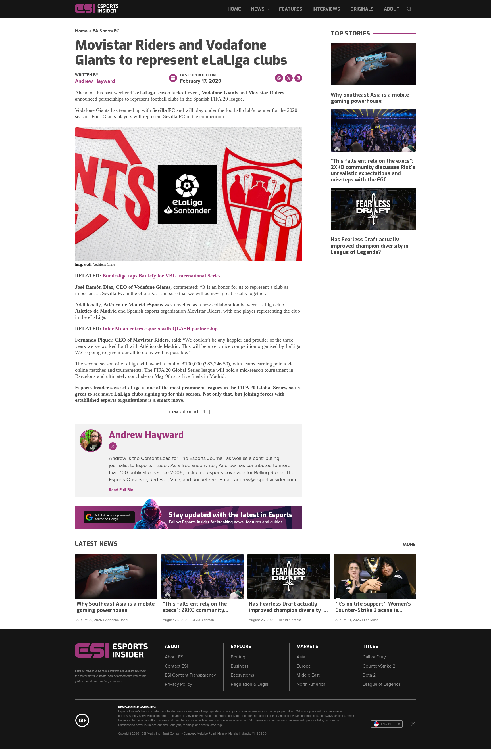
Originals (362, 9)
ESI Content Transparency (190, 675)
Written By (86, 75)
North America (311, 684)
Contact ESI (176, 666)
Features (290, 9)
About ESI (174, 657)
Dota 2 (369, 675)
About (392, 9)
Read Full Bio (121, 490)
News (258, 9)
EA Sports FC (106, 31)
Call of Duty (374, 657)
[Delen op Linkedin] (298, 78)
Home (234, 9)
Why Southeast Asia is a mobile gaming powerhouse (370, 97)
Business (239, 666)
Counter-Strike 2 (379, 666)
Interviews (326, 9)
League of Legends (382, 684)
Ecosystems (242, 675)
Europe (304, 666)
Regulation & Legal (249, 684)
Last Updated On (198, 75)
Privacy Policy (178, 684)
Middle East (308, 675)
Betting (238, 657)
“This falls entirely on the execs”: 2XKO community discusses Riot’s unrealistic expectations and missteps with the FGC (373, 170)
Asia (301, 657)
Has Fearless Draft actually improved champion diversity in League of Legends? (370, 246)
